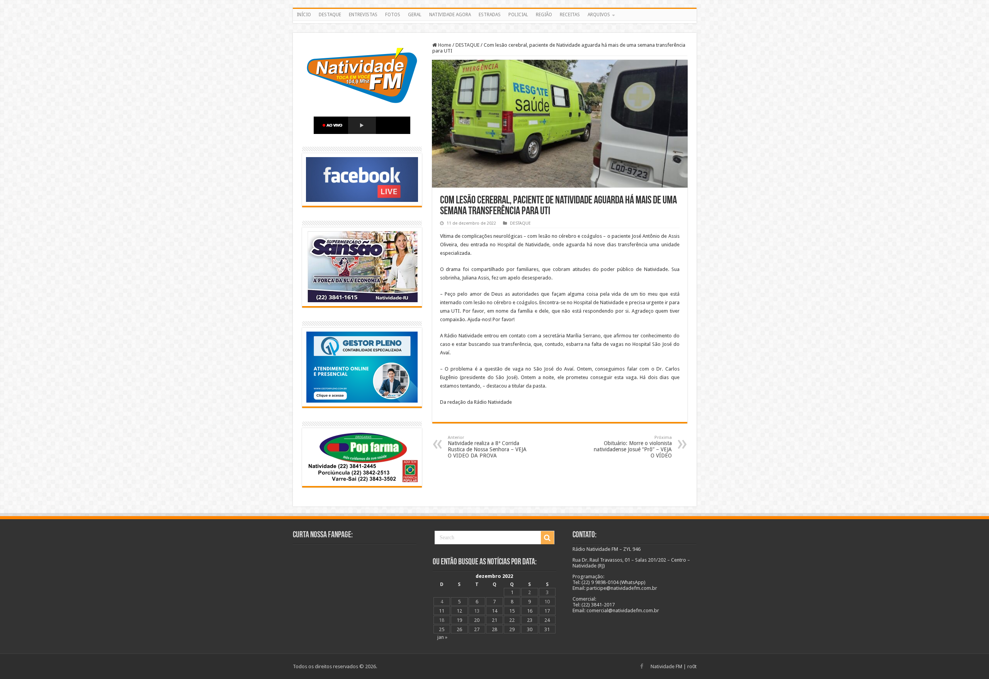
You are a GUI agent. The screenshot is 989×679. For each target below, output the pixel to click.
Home (444, 45)
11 (441, 611)
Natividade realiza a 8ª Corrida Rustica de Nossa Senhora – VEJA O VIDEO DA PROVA (487, 447)
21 (494, 620)
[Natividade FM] (495, 22)
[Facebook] (641, 666)
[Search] (547, 537)
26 (459, 629)
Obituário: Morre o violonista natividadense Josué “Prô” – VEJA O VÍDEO (633, 447)
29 (512, 629)
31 (547, 629)
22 (512, 620)
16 (529, 611)
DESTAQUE (330, 14)
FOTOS (392, 14)
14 (494, 611)
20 (476, 620)
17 (547, 611)
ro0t (692, 666)
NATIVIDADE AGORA (450, 14)
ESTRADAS (490, 14)
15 (512, 611)
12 (459, 611)
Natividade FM (666, 666)
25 (441, 629)
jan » (442, 637)
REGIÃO (544, 14)
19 (459, 620)
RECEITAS (570, 14)
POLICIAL (518, 14)
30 (529, 629)
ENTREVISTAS (363, 14)
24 (547, 620)
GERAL (414, 14)
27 (476, 629)
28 (494, 629)
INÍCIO (304, 14)
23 (529, 620)
